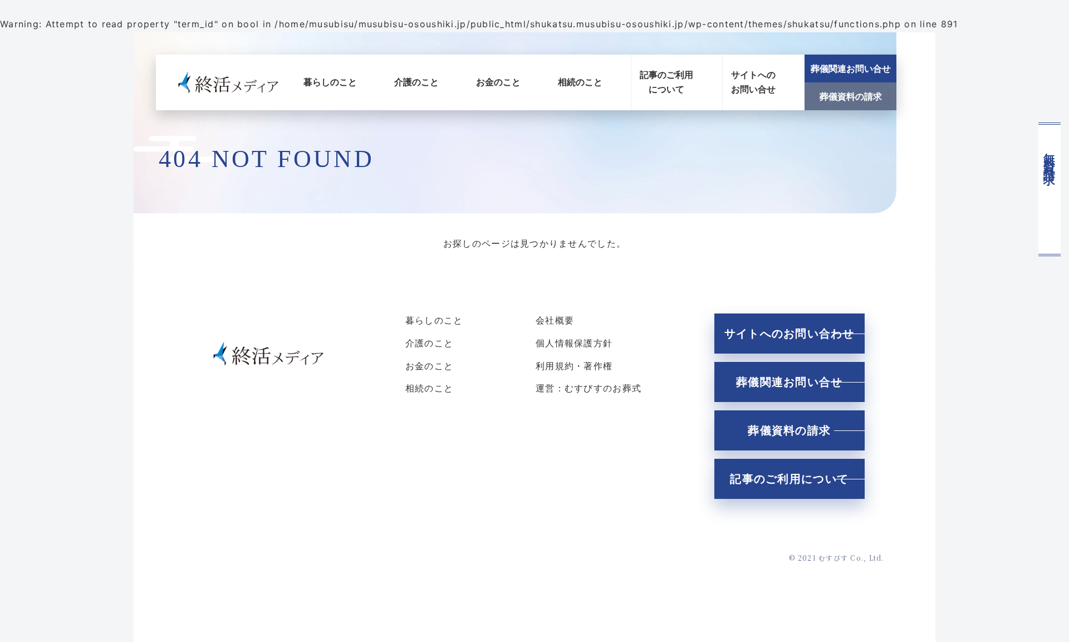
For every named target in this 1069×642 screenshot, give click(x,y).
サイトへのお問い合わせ (789, 333)
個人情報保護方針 (574, 343)
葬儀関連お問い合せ (851, 68)
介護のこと (416, 81)
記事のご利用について (666, 82)
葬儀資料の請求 (851, 96)
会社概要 (555, 320)
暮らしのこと (330, 81)
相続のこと (580, 81)
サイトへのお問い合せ (753, 82)
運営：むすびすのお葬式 (588, 388)
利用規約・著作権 (574, 365)
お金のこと (498, 81)
